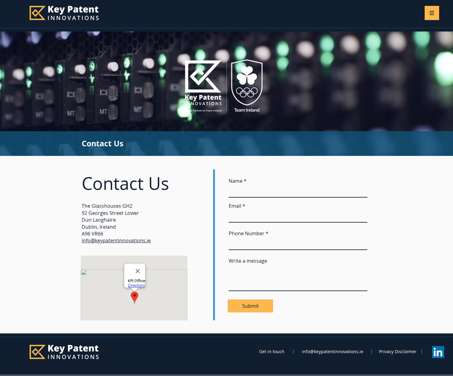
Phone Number (246, 233)
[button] (432, 13)
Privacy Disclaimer (398, 351)
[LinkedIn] (438, 352)
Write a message (248, 260)
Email (235, 205)
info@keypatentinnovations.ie (116, 240)
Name (236, 180)
